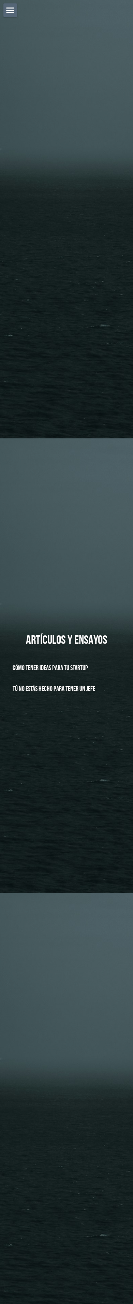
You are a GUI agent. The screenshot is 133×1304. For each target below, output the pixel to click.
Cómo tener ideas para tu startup (50, 667)
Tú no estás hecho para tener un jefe (54, 688)
